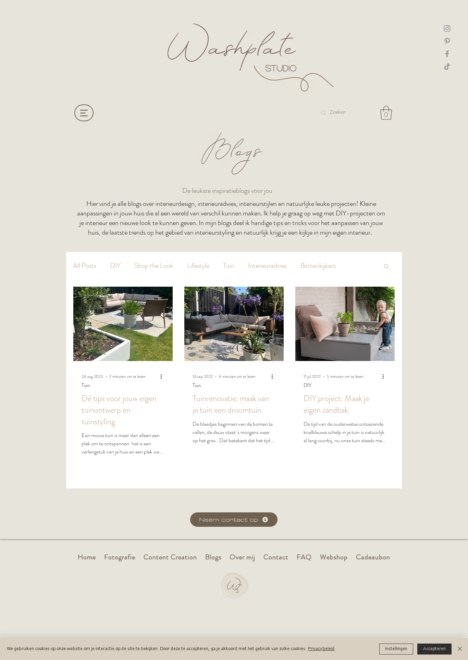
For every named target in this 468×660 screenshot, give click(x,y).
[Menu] (84, 112)
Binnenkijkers (318, 266)
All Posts (84, 266)
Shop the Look (153, 266)
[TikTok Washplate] (447, 66)
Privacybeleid (321, 649)
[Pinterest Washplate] (447, 41)
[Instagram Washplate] (447, 28)
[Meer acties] (163, 376)
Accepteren (434, 649)
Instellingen (396, 649)
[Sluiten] (460, 649)
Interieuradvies (267, 266)
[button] (386, 113)
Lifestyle (198, 266)
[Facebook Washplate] (447, 53)
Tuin (228, 266)
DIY (115, 266)
